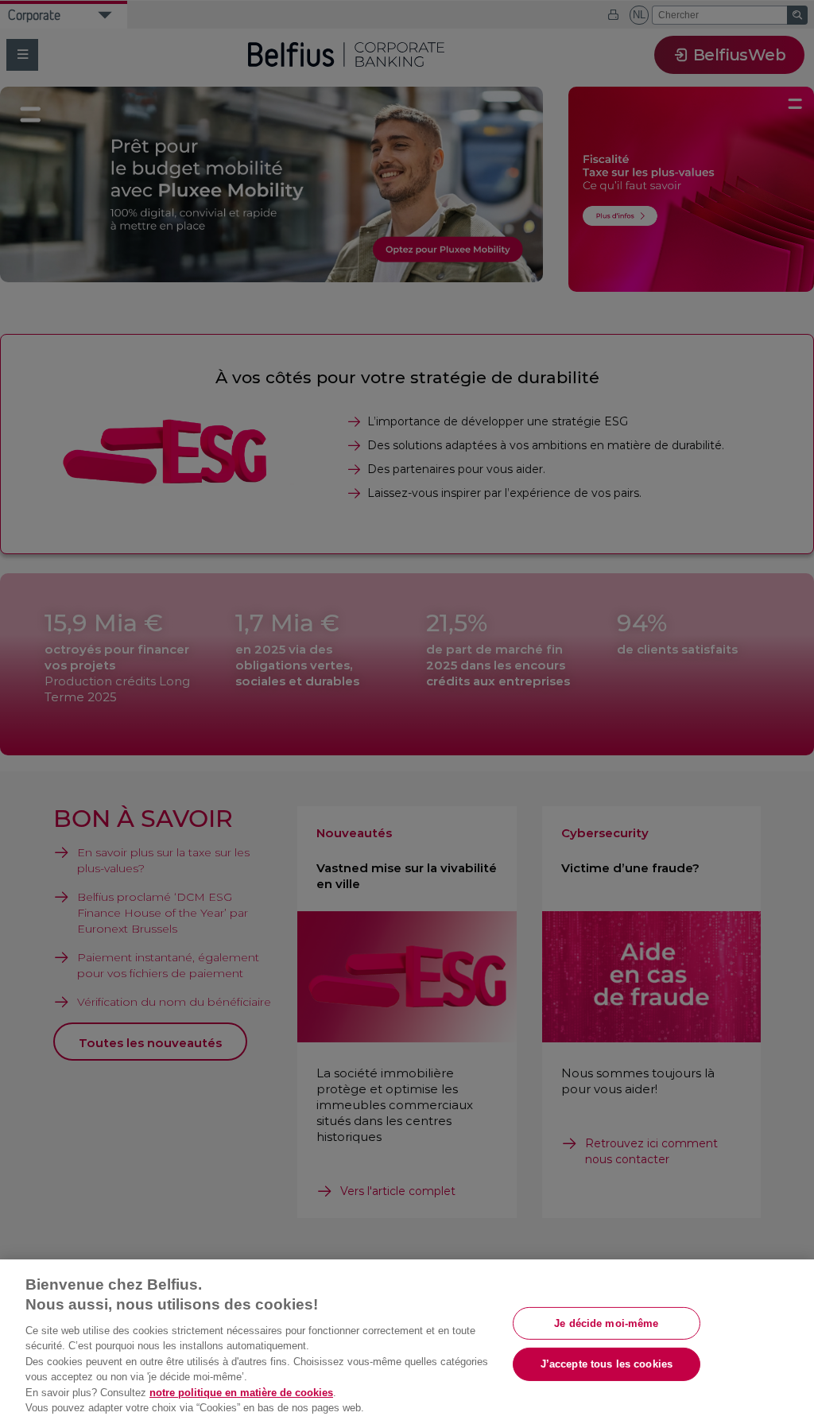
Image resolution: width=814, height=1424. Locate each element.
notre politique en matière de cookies (241, 1393)
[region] (407, 1341)
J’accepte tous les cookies (607, 1364)
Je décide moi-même (606, 1323)
